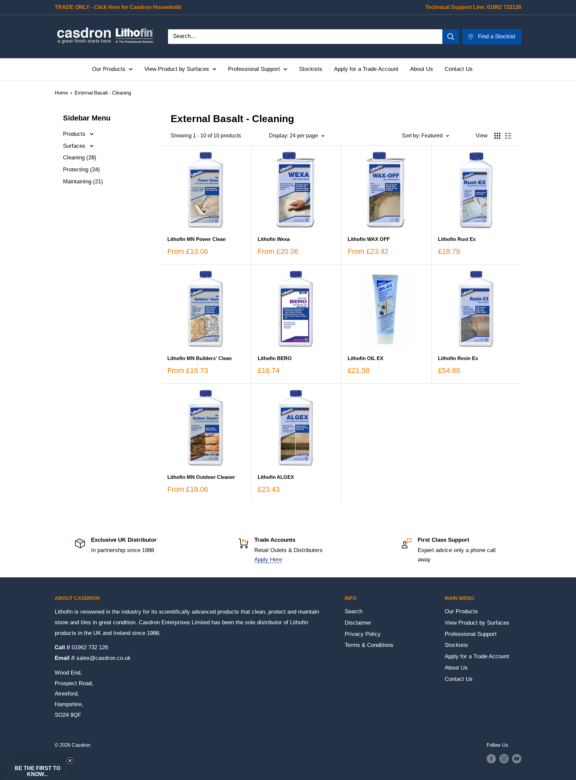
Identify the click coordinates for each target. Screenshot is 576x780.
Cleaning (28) (79, 157)
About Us (421, 69)
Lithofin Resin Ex (458, 358)
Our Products (108, 69)
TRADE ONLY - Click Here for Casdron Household (118, 7)
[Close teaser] (70, 760)
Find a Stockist (496, 36)
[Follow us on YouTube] (516, 758)
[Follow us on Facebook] (491, 758)
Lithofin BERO (275, 358)
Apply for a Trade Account (366, 69)
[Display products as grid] (497, 136)
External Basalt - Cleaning (103, 93)
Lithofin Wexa (274, 239)
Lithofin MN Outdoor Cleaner (201, 477)
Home (61, 93)
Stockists (310, 69)
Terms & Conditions (369, 645)
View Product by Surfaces (176, 69)
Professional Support (254, 69)
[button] (37, 771)
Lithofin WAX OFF (369, 239)
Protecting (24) (81, 169)
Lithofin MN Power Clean (196, 239)
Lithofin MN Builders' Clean (199, 358)
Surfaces (75, 146)
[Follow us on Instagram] (504, 758)
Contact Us (459, 69)
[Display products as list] (508, 136)
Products (75, 134)
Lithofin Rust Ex (457, 239)
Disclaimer (358, 623)
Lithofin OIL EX (365, 358)
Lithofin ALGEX (276, 477)
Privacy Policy (363, 634)
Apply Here (268, 559)
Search (353, 611)
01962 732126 (504, 7)
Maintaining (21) (83, 181)
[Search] (450, 36)
